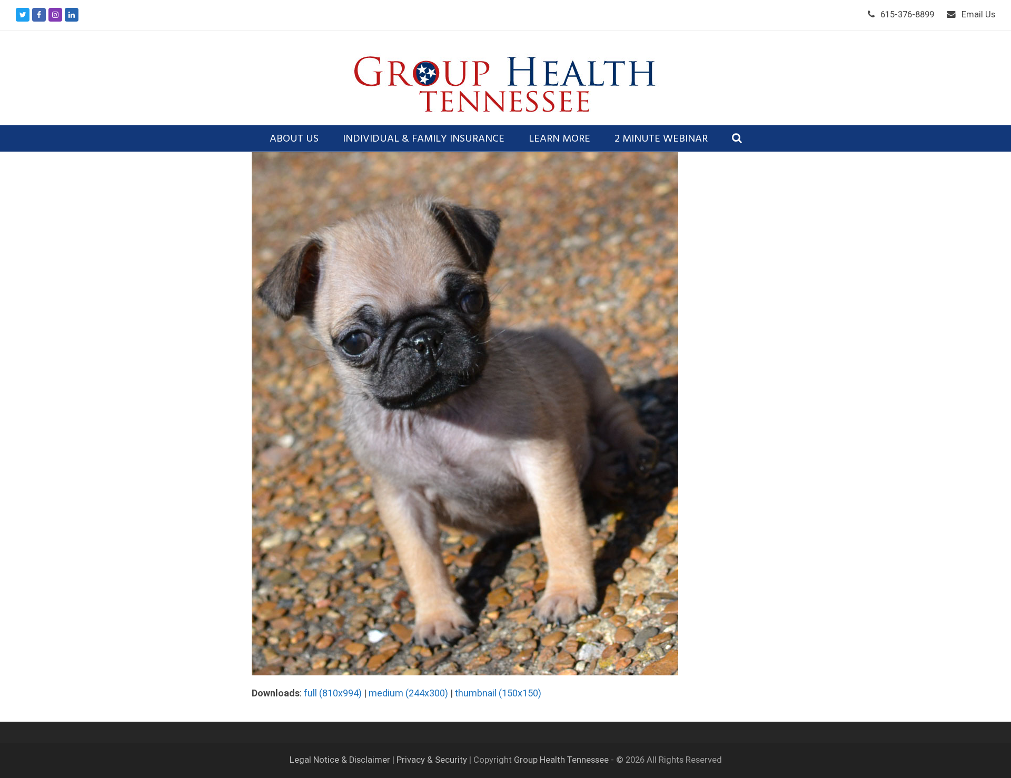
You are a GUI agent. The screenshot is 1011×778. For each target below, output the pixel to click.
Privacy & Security (432, 760)
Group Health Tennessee (561, 760)
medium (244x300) (408, 693)
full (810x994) (333, 693)
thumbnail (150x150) (498, 693)
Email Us (978, 14)
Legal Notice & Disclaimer (341, 760)
